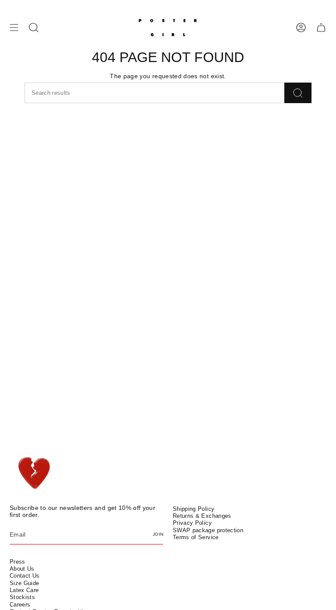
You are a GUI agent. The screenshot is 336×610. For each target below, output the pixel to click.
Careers (20, 604)
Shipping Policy (193, 509)
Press (17, 561)
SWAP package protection (208, 530)
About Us (22, 568)
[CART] (321, 27)
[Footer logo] (35, 473)
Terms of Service (196, 537)
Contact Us (25, 575)
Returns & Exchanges (202, 516)
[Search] (298, 93)
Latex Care (24, 590)
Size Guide (24, 583)
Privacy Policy (192, 523)
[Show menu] (14, 27)
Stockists (22, 597)
